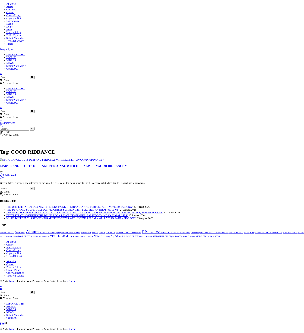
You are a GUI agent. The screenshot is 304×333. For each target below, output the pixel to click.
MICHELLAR (57, 236)
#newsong (20, 232)
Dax (117, 232)
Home (9, 26)
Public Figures (13, 35)
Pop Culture (116, 236)
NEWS (10, 63)
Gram (221, 232)
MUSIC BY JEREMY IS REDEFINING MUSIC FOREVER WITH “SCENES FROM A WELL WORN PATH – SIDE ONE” (71, 218)
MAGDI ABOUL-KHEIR (40, 236)
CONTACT (12, 68)
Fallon (159, 232)
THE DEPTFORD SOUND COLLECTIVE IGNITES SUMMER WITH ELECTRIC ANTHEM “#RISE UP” (63, 209)
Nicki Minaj (105, 236)
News (9, 29)
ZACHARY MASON (211, 236)
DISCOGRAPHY (15, 54)
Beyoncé (95, 232)
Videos (9, 43)
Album (32, 231)
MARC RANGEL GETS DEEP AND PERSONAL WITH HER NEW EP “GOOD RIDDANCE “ (63, 166)
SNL (167, 236)
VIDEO (199, 236)
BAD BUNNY (86, 232)
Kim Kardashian (290, 232)
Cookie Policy (13, 15)
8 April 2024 (9, 174)
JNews (11, 281)
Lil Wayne (14, 236)
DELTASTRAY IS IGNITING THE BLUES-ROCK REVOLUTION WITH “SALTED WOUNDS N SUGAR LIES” (67, 215)
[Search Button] (32, 77)
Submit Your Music (16, 38)
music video (80, 236)
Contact (10, 12)
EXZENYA (151, 232)
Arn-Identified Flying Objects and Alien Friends (59, 232)
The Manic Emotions (187, 236)
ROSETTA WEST (145, 236)
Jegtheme (71, 281)
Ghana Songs (196, 232)
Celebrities (11, 9)
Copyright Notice (15, 18)
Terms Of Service (15, 41)
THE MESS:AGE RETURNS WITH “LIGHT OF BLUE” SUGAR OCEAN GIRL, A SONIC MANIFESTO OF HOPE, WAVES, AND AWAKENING (84, 212)
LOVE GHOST (24, 236)
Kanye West (255, 232)
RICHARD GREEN (130, 236)
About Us (11, 4)
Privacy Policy (13, 32)
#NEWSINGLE (7, 232)
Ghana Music (185, 232)
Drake (138, 232)
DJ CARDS (131, 232)
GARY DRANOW (171, 232)
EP (144, 232)
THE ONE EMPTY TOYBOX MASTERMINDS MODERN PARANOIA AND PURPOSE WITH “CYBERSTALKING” (69, 206)
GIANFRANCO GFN (210, 232)
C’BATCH (110, 232)
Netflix (90, 236)
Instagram (228, 232)
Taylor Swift (174, 236)
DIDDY (122, 232)
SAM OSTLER (159, 236)
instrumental (237, 232)
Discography (12, 21)
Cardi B (102, 232)
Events (9, 23)
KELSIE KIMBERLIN (271, 232)
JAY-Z (247, 232)
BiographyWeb (7, 49)
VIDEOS (11, 60)
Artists (9, 6)
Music (69, 236)
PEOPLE (11, 57)
